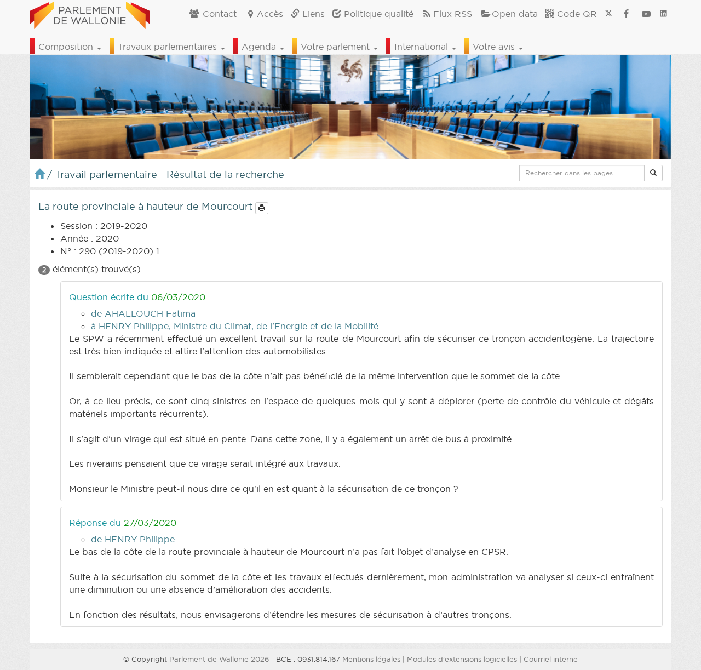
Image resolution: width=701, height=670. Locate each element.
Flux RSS (452, 13)
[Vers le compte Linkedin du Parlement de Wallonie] (663, 13)
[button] (653, 173)
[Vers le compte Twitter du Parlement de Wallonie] (608, 13)
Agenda (260, 46)
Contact (218, 13)
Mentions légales (371, 659)
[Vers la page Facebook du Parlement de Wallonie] (626, 13)
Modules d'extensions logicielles (462, 659)
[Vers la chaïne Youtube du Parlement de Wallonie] (646, 13)
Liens (312, 13)
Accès (270, 13)
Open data (515, 13)
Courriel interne (551, 659)
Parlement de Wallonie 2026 (219, 659)
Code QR (575, 13)
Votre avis (495, 46)
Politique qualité (377, 13)
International (422, 46)
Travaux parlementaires (169, 46)
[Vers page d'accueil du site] (90, 13)
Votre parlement (336, 46)
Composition (67, 46)
